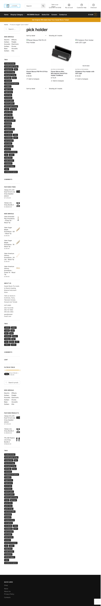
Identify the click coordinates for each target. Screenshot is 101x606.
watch (13, 344)
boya (14, 78)
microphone (8, 132)
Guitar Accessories (57, 69)
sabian (11, 155)
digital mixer (8, 89)
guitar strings (8, 117)
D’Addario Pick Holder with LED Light (84, 72)
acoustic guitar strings (11, 66)
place (11, 342)
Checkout (93, 7)
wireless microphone (11, 172)
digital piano (8, 92)
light (13, 339)
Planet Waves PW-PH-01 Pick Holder (37, 72)
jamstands (8, 123)
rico (6, 155)
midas (15, 135)
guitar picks (8, 112)
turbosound (8, 163)
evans (6, 109)
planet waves (9, 146)
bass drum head (9, 72)
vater (6, 169)
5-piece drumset (9, 63)
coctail (7, 330)
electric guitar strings (11, 106)
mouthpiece (8, 137)
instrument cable (9, 120)
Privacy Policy (9, 594)
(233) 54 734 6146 (55, 6)
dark (6, 333)
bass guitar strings (10, 75)
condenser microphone (11, 83)
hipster (15, 336)
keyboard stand (9, 129)
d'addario (7, 86)
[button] (92, 15)
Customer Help (81, 7)
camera (7, 327)
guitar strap (8, 115)
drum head (8, 95)
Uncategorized (31, 69)
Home (6, 24)
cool (12, 330)
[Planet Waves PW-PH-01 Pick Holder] (37, 53)
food (11, 333)
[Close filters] (20, 28)
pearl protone (9, 140)
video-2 (7, 344)
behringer (8, 78)
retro (17, 342)
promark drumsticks (10, 152)
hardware (8, 336)
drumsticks (8, 98)
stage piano (8, 157)
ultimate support (9, 166)
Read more (86, 82)
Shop (6, 585)
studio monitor (9, 160)
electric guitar (9, 100)
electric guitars (9, 103)
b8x (16, 69)
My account (69, 7)
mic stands (8, 135)
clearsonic (8, 80)
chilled (14, 327)
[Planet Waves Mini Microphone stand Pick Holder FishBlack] (61, 53)
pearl (15, 137)
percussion (8, 143)
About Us (7, 591)
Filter (6, 374)
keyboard (7, 126)
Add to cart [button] (37, 82)
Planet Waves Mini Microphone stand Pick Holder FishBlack (59, 73)
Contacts (7, 597)
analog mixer (8, 69)
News (6, 589)
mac (6, 342)
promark (7, 149)
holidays (7, 339)
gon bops (13, 109)
